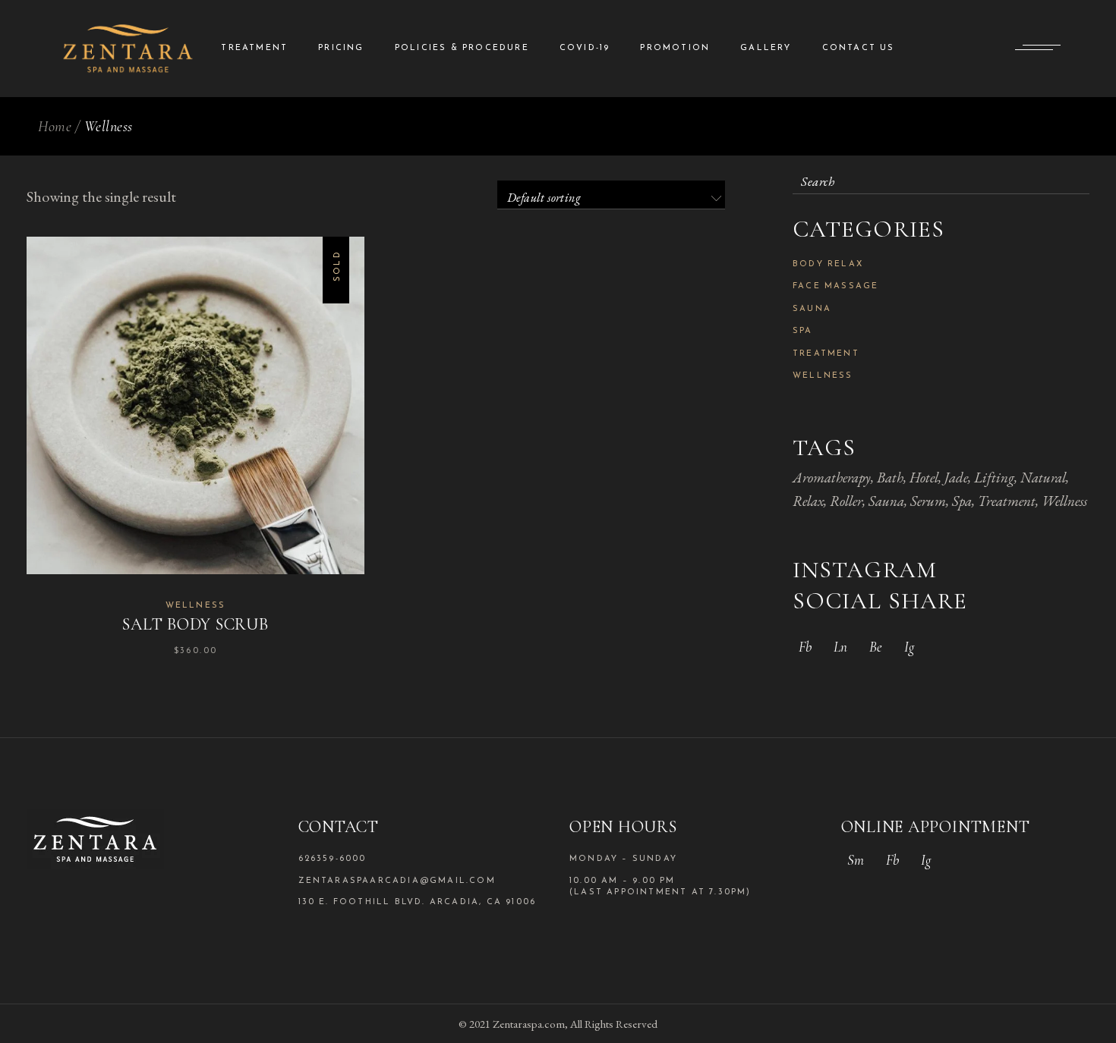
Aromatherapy (832, 477)
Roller (846, 501)
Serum (928, 501)
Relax (808, 501)
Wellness (196, 606)
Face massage (835, 286)
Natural (1043, 477)
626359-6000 (332, 859)
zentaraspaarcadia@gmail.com (397, 881)
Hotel (924, 477)
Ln (840, 646)
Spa (803, 331)
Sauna (812, 309)
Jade (956, 477)
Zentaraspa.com (529, 1023)
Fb (805, 646)
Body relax (828, 264)
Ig (909, 646)
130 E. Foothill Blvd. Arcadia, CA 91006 (417, 902)
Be (875, 646)
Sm (855, 860)
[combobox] (611, 195)
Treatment (826, 354)
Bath (890, 477)
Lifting (994, 477)
